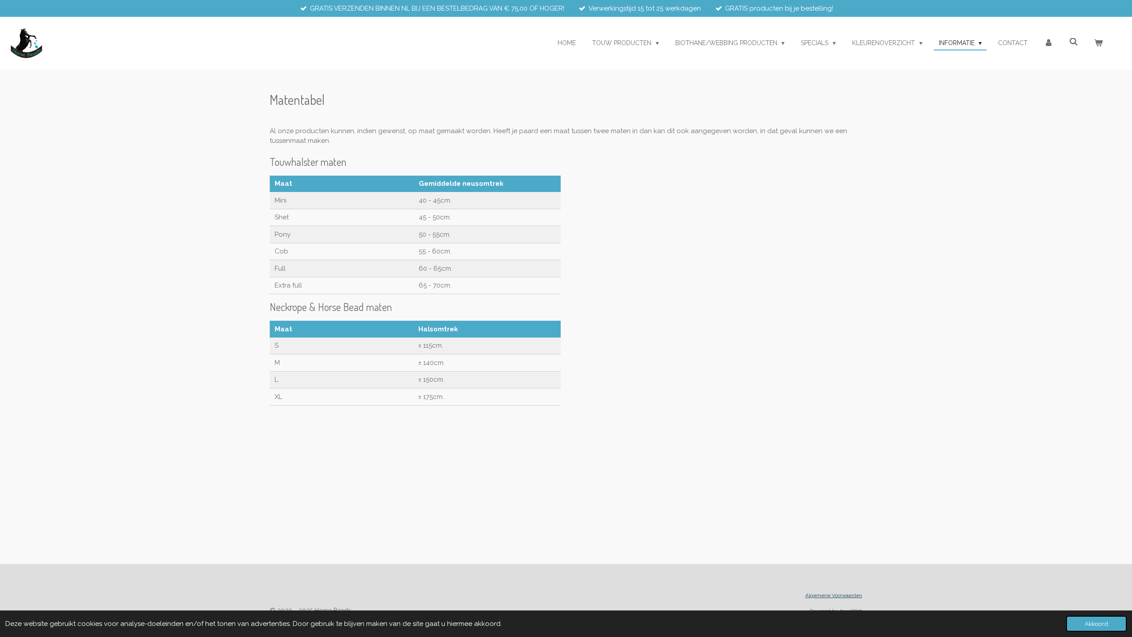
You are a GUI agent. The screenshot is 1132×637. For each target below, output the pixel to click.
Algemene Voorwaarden (833, 595)
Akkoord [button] (1096, 623)
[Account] (1048, 43)
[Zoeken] (1073, 42)
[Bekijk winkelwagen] (1098, 43)
